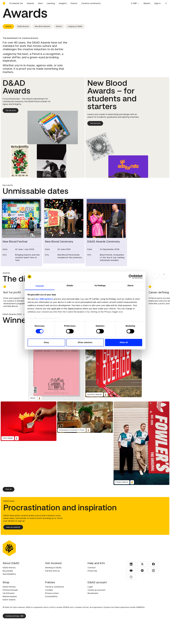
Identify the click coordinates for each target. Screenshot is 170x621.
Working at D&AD (53, 568)
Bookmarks (93, 593)
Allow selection (85, 342)
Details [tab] (70, 285)
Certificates (9, 593)
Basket (147, 3)
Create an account (96, 590)
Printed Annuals (10, 590)
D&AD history (9, 568)
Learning (51, 3)
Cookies (49, 590)
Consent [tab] (40, 286)
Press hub (92, 571)
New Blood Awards (42, 26)
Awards (30, 3)
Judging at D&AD (75, 26)
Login (90, 587)
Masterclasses (10, 596)
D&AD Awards (23, 26)
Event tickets (9, 600)
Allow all (124, 342)
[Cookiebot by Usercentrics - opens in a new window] (130, 277)
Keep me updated (13, 527)
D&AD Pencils (9, 587)
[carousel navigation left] (155, 274)
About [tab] (130, 285)
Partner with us (52, 571)
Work (40, 3)
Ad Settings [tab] (100, 285)
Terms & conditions (54, 587)
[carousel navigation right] (164, 274)
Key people (8, 571)
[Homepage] (4, 3)
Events (74, 3)
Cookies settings (12, 616)
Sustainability (9, 574)
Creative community (91, 3)
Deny (46, 342)
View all (8, 489)
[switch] (70, 331)
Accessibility (51, 596)
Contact (92, 568)
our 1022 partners (44, 299)
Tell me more (10, 110)
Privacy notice (52, 593)
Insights (63, 3)
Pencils (59, 26)
